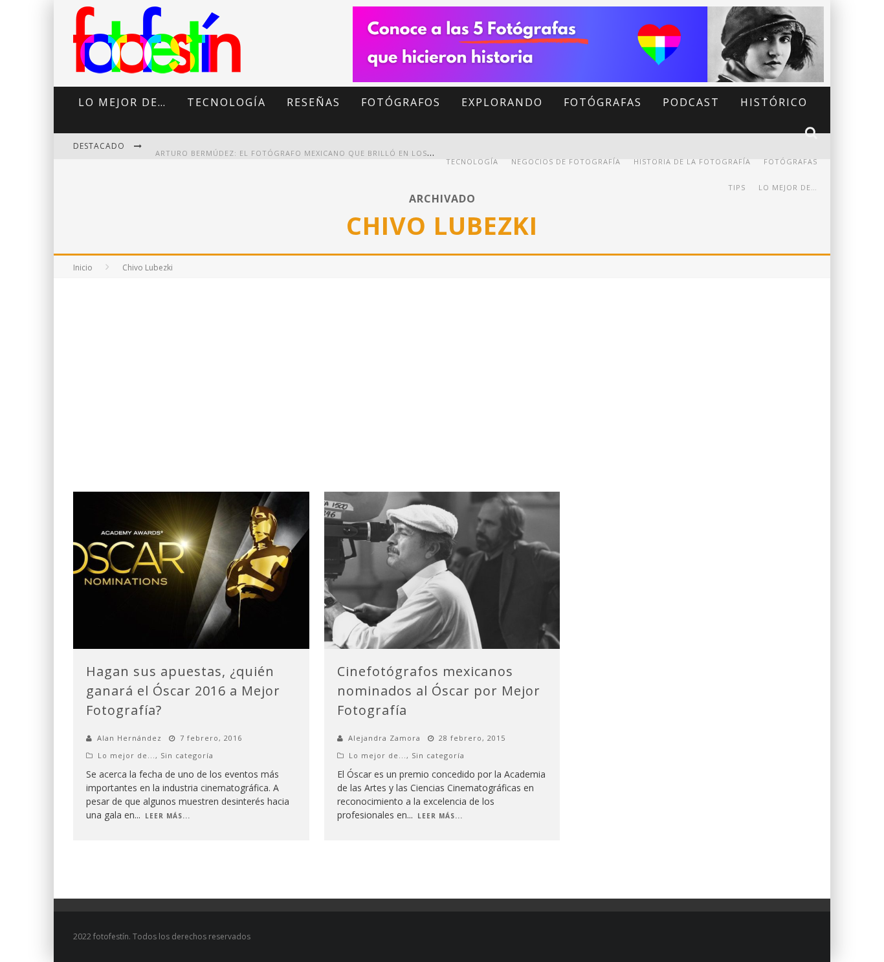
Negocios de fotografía (566, 161)
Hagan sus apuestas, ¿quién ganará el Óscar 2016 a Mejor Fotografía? (183, 690)
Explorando (502, 102)
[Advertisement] (442, 375)
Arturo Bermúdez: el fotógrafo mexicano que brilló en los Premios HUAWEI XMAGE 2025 (352, 147)
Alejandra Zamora (384, 738)
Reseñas (313, 102)
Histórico (774, 102)
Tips (737, 187)
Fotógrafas (603, 102)
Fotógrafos (401, 102)
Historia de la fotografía (692, 161)
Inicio (83, 267)
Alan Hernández (129, 738)
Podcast (691, 102)
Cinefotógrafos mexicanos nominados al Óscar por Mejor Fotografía (438, 690)
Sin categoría (187, 755)
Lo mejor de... (126, 755)
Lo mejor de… (122, 102)
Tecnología (226, 102)
